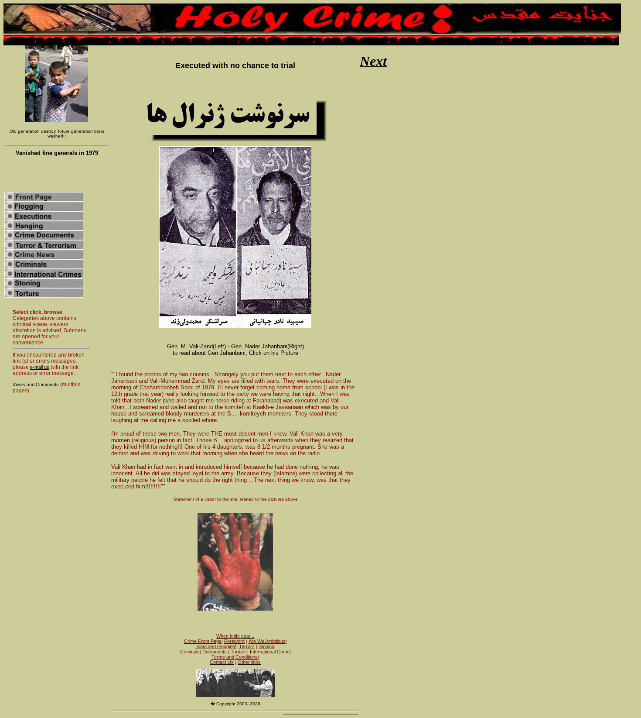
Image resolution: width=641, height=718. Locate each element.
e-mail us (39, 367)
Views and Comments (36, 384)
